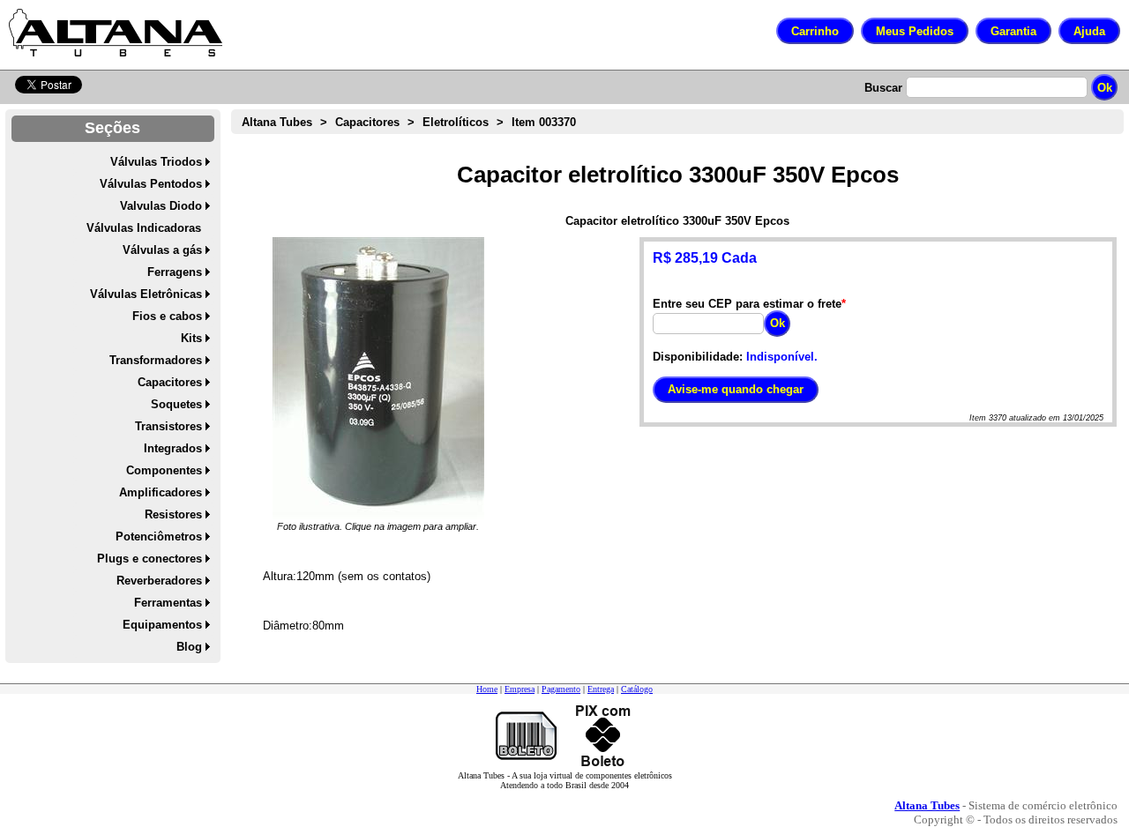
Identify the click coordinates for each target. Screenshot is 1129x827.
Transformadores (155, 360)
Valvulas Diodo (161, 205)
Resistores (173, 514)
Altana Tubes (277, 122)
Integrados (173, 448)
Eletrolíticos (455, 122)
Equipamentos (162, 624)
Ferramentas (168, 602)
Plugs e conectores (149, 558)
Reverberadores (159, 580)
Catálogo (637, 689)
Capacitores (170, 382)
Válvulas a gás (162, 250)
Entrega (600, 689)
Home (486, 689)
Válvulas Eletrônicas (146, 294)
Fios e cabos (167, 316)
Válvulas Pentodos (151, 183)
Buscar (883, 87)
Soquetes (176, 404)
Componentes (164, 470)
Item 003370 (544, 122)
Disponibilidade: (698, 356)
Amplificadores (160, 492)
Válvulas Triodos (156, 161)
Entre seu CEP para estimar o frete (747, 303)
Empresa (520, 689)
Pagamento (561, 689)
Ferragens (174, 272)
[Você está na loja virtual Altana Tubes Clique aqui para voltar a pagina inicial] (115, 32)
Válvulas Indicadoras (143, 228)
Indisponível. (782, 356)
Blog (189, 646)
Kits (191, 338)
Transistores (168, 426)
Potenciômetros (159, 536)
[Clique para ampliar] (378, 378)
